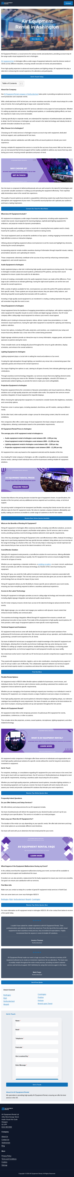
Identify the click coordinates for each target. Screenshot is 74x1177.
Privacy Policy (6, 1156)
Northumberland (19, 899)
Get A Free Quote (37, 982)
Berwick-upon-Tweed (45, 1003)
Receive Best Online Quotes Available (37, 518)
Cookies (4, 1162)
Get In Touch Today (37, 76)
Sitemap (4, 1165)
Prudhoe (41, 997)
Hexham (41, 1000)
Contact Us (5, 1139)
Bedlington (5, 899)
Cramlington (36, 899)
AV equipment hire (7, 61)
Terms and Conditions (9, 1159)
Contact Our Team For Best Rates (37, 208)
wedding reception (44, 564)
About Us (5, 1136)
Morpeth (28, 899)
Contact (68, 3)
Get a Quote (36, 39)
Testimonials (6, 1143)
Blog (3, 1146)
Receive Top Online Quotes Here (37, 793)
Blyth (11, 899)
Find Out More (37, 672)
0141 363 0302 (7, 1127)
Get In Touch (37, 1084)
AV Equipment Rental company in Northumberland (21, 94)
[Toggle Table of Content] (20, 83)
